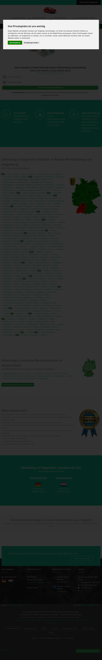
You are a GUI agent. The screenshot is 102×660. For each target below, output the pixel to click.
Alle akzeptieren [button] (14, 43)
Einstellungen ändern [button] (31, 43)
